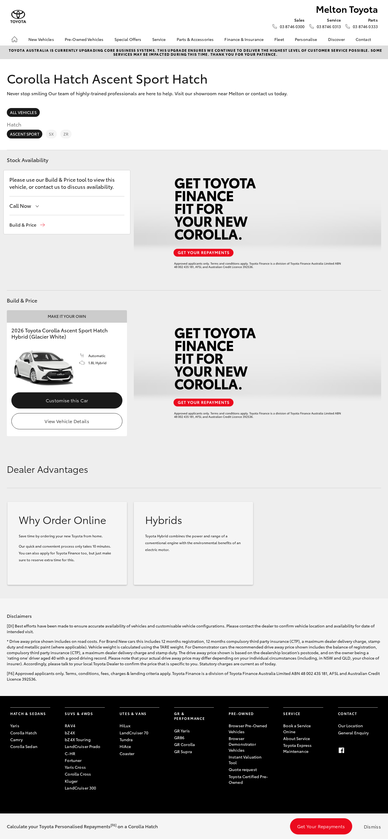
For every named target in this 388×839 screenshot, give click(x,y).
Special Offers (127, 39)
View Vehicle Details (67, 421)
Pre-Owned (241, 713)
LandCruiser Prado (82, 746)
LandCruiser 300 (80, 788)
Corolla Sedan (23, 746)
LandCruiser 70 (134, 733)
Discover (336, 39)
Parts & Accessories (195, 39)
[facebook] (341, 750)
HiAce (125, 746)
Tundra (126, 739)
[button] (27, 224)
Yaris (14, 725)
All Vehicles (23, 112)
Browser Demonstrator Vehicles (242, 744)
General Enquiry (353, 733)
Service (159, 39)
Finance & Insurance (244, 39)
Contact (363, 39)
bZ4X (70, 733)
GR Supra (183, 751)
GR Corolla (184, 744)
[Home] (14, 39)
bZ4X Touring (78, 739)
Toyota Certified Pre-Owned (248, 779)
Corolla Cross (78, 774)
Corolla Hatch (23, 733)
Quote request (243, 769)
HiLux (125, 725)
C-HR (70, 753)
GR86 (179, 737)
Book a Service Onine (297, 728)
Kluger (71, 781)
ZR (65, 134)
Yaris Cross (75, 767)
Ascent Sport (24, 134)
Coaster (127, 753)
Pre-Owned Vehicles (84, 39)
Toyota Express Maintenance (297, 748)
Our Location (350, 725)
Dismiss (372, 826)
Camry (16, 739)
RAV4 (70, 725)
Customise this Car (67, 400)
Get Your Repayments (321, 826)
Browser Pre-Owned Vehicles (248, 728)
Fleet (279, 39)
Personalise (306, 39)
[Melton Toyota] (18, 16)
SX (51, 134)
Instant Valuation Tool (245, 759)
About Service (296, 738)
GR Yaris (182, 731)
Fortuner (73, 760)
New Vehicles (41, 39)
